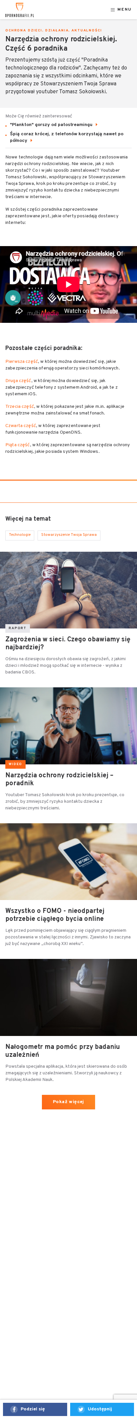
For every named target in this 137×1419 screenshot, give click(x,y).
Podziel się (33, 1409)
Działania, (57, 30)
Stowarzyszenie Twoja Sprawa (69, 535)
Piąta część (17, 445)
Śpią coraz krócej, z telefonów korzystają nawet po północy (66, 137)
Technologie (20, 535)
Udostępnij (100, 1409)
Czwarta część (20, 426)
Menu (124, 9)
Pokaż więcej (68, 1102)
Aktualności (86, 30)
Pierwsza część (21, 362)
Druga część (18, 381)
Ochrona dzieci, (24, 30)
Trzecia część (19, 406)
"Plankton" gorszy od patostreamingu (52, 125)
